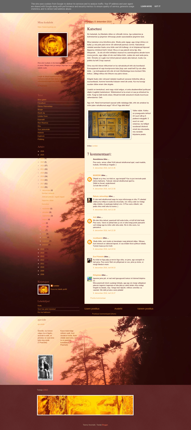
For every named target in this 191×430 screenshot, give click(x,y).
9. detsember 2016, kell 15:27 (104, 293)
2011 (42, 264)
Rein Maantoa (43, 123)
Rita (39, 126)
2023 (42, 162)
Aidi (94, 217)
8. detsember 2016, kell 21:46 (104, 168)
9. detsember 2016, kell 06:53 (104, 268)
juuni (44, 227)
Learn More (146, 6)
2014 (42, 253)
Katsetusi (45, 204)
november (46, 209)
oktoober (45, 212)
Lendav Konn (43, 116)
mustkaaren (97, 238)
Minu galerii (42, 100)
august (45, 219)
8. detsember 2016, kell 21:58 (104, 210)
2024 (42, 158)
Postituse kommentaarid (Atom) (104, 314)
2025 (42, 155)
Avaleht (118, 308)
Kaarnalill (41, 120)
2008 (42, 274)
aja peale (41, 324)
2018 (42, 180)
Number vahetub (48, 193)
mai (44, 230)
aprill (44, 234)
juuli (44, 223)
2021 (42, 169)
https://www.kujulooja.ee (47, 27)
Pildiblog (41, 139)
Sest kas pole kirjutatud (46, 309)
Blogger (105, 425)
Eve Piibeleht (98, 257)
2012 (42, 260)
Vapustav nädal (47, 200)
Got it (157, 6)
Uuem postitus (91, 308)
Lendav (56, 286)
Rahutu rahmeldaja (100, 196)
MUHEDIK (97, 175)
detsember (46, 190)
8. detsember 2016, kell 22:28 (104, 230)
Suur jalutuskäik (44, 129)
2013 (42, 256)
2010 (42, 267)
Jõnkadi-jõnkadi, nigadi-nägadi (53, 197)
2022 (42, 166)
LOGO (45, 390)
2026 (42, 151)
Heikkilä (41, 133)
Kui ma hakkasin (44, 312)
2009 (42, 271)
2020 (42, 173)
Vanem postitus (145, 308)
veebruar (45, 241)
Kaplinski (41, 136)
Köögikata (97, 275)
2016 (42, 187)
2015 (42, 249)
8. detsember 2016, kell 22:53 (104, 249)
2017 (42, 184)
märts (44, 237)
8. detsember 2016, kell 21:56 (104, 189)
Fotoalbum (42, 103)
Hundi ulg (41, 113)
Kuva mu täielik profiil (59, 289)
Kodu (40, 306)
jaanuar (45, 245)
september (46, 216)
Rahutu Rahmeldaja (45, 106)
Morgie (40, 110)
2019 (42, 176)
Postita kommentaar (98, 298)
